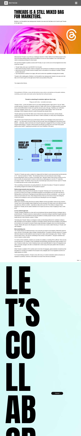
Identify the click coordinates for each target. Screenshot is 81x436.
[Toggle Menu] (75, 2)
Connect (57, 393)
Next (78, 260)
